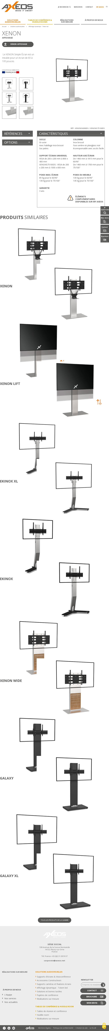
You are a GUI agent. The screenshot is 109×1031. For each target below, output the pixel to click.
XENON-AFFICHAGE (18, 44)
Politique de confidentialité (63, 1028)
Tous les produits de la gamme (54, 920)
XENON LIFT (10, 383)
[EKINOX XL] (18, 448)
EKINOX (6, 578)
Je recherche (63, 7)
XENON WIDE (11, 680)
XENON (6, 286)
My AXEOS (100, 7)
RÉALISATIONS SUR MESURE (14, 972)
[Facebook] (4, 1028)
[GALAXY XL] (18, 842)
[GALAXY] (18, 745)
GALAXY (6, 778)
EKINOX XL (9, 481)
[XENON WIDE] (18, 647)
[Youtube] (13, 1028)
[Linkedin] (9, 1028)
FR (107, 7)
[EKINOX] (18, 545)
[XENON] (18, 252)
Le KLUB (93, 1028)
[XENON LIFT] (18, 350)
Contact (89, 7)
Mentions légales (44, 1028)
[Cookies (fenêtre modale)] (104, 1026)
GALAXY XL (9, 875)
